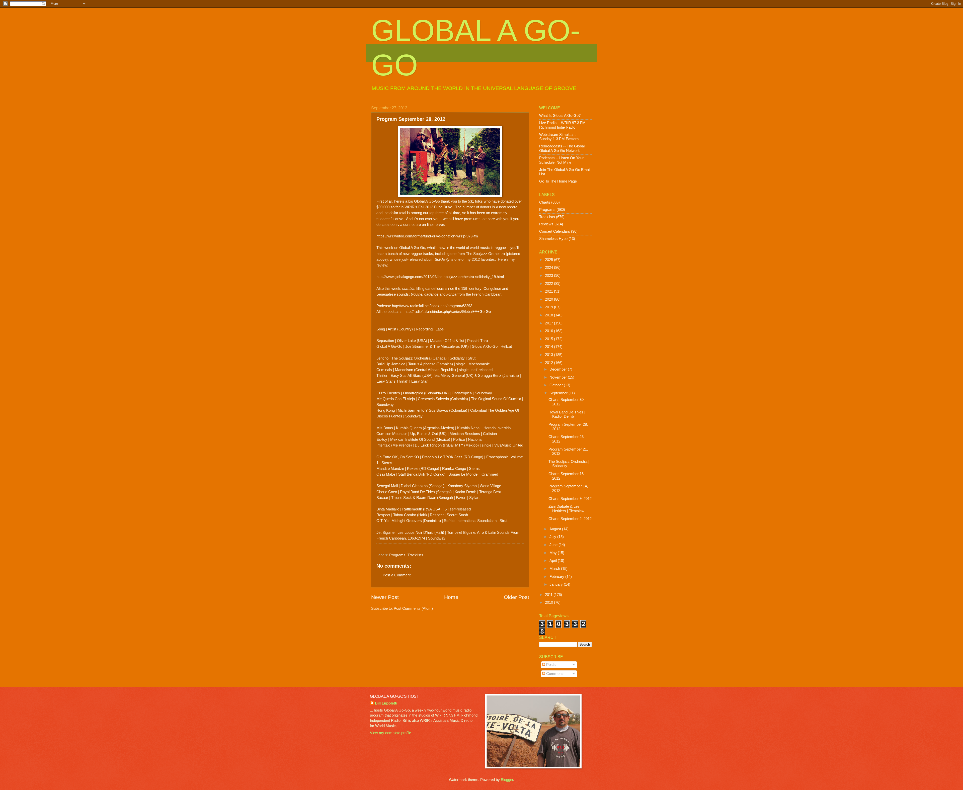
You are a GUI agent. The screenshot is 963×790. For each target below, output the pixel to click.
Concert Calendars (554, 231)
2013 (549, 355)
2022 (549, 284)
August (555, 529)
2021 (549, 291)
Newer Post (385, 597)
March (555, 569)
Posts (550, 665)
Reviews (546, 224)
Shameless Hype (553, 239)
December (558, 369)
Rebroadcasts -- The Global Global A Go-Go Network (562, 148)
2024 (549, 268)
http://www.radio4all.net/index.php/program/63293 (432, 306)
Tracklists (415, 555)
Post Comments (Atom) (413, 608)
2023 (549, 276)
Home (451, 597)
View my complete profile (390, 733)
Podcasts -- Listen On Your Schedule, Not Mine (561, 160)
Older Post (516, 597)
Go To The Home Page (558, 181)
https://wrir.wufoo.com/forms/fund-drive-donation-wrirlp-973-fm (427, 236)
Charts (544, 202)
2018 (549, 315)
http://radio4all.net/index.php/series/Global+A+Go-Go (448, 311)
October (556, 385)
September (559, 393)
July (553, 537)
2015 (549, 339)
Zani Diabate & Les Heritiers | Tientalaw (566, 508)
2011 (549, 595)
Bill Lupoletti (386, 703)
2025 (549, 260)
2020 (549, 299)
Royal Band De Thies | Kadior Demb (566, 414)
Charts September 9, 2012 (570, 499)
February (557, 577)
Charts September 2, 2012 (570, 519)
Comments (555, 674)
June (553, 545)
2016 (549, 331)
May (553, 553)
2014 (549, 347)
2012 (549, 363)
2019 (549, 307)
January (556, 584)
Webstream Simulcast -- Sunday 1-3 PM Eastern (559, 137)
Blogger (507, 780)
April (553, 561)
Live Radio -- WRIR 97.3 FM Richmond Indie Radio (562, 125)
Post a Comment (397, 575)
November (558, 377)
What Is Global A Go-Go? (560, 116)
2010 (549, 602)
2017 (549, 323)
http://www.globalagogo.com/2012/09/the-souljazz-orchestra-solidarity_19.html (440, 277)
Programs (397, 555)
